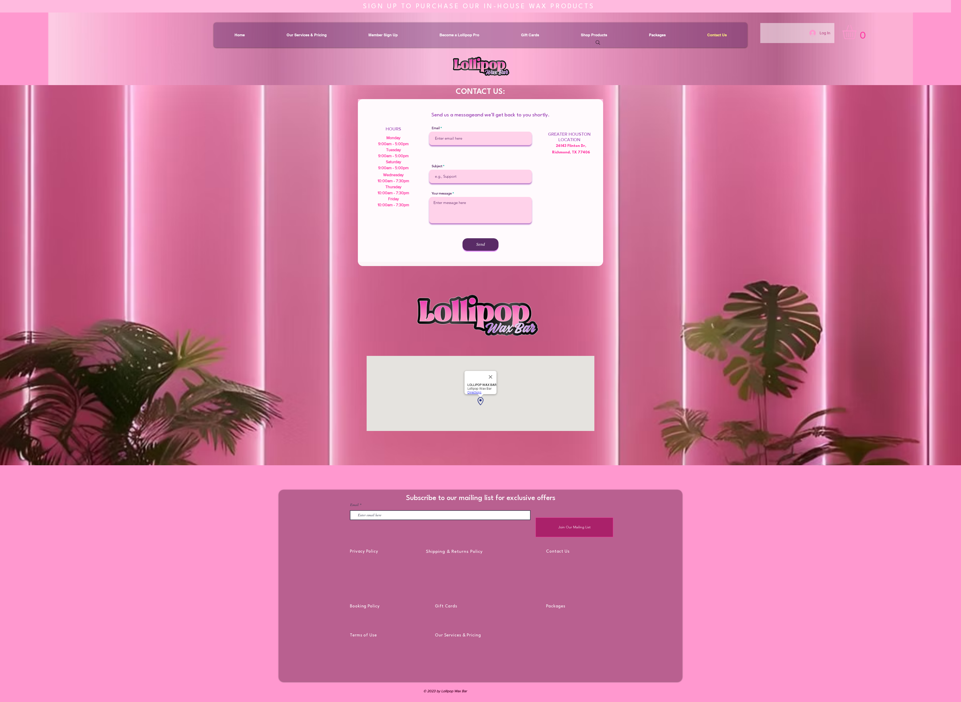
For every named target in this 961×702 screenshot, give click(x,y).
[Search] (598, 42)
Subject (437, 166)
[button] (857, 32)
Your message (442, 193)
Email (436, 128)
